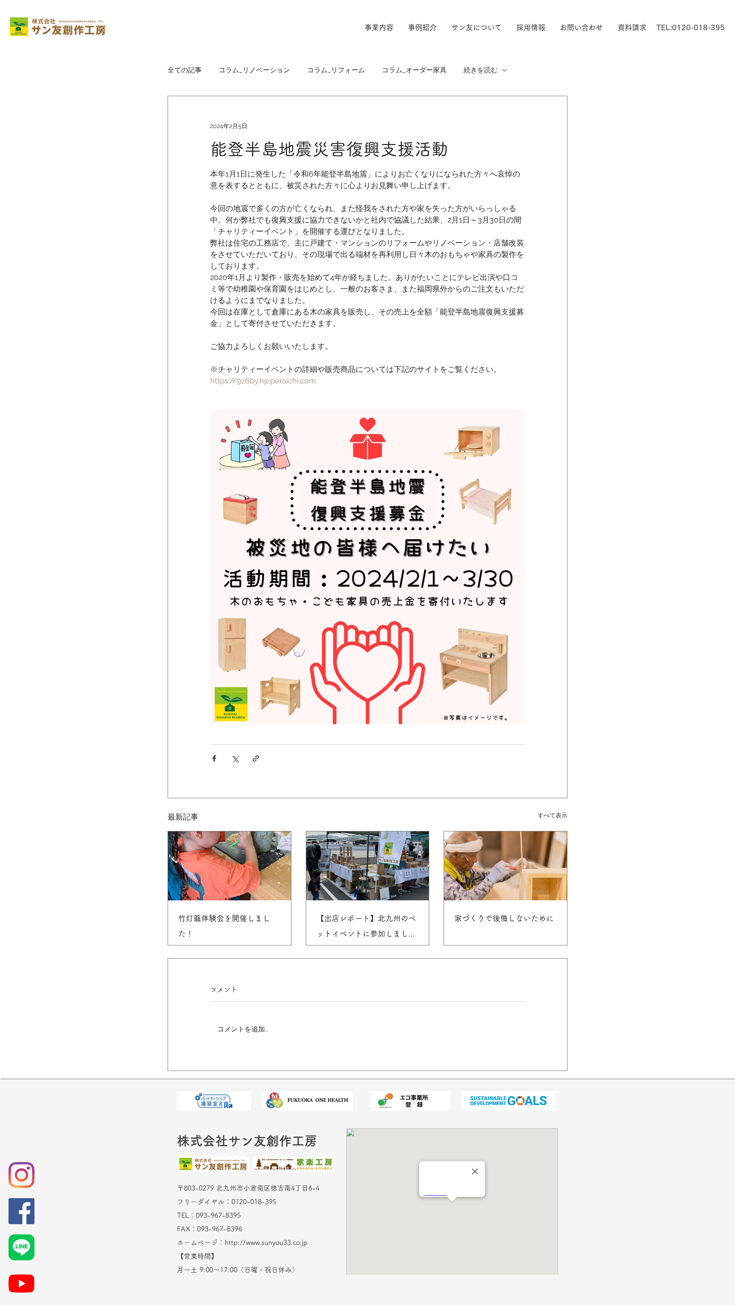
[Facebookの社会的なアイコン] (21, 1211)
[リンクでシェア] (256, 758)
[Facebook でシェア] (214, 758)
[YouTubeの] (21, 1283)
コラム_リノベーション (254, 70)
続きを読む (481, 70)
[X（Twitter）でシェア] (235, 758)
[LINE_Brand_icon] (21, 1247)
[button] (378, 27)
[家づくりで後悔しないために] (505, 865)
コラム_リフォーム (336, 70)
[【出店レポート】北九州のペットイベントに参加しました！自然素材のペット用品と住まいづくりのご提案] (367, 865)
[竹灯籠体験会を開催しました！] (229, 865)
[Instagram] (21, 1175)
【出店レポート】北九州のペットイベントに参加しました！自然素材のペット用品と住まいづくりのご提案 (366, 927)
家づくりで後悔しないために (504, 918)
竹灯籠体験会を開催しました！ (224, 925)
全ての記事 (185, 70)
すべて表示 (552, 815)
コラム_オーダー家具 (414, 70)
